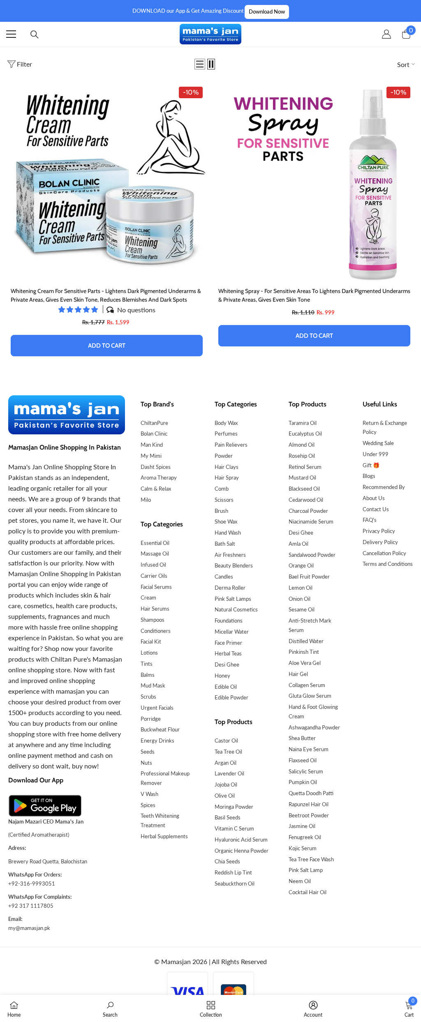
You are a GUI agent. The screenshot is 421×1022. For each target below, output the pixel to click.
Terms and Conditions (388, 564)
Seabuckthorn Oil (234, 883)
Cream (148, 597)
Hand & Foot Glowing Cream (313, 712)
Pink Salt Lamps (233, 598)
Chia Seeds (227, 861)
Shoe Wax (226, 521)
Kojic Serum (303, 848)
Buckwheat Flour (160, 729)
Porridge (151, 718)
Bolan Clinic (154, 433)
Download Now (267, 11)
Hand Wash (228, 532)
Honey (222, 675)
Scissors (224, 499)
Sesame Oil (302, 609)
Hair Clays (226, 467)
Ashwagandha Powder (314, 727)
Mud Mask (153, 685)
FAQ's (370, 520)
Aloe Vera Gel (305, 663)
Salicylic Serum (306, 771)
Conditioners (156, 631)
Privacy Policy (379, 531)
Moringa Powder (234, 806)
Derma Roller (230, 587)
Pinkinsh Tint (304, 651)
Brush (221, 511)
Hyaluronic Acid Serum (241, 839)
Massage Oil (155, 553)
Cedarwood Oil (306, 499)
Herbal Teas (228, 653)
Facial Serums (156, 587)
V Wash (149, 794)
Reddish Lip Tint (233, 872)
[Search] (34, 34)
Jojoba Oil (226, 784)
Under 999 (376, 454)
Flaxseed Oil (303, 760)
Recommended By (384, 487)
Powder (224, 455)
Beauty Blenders (234, 565)
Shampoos (152, 619)
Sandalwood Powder (312, 554)
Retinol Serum (305, 467)
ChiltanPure (154, 423)
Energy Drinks (157, 740)
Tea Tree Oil (228, 751)
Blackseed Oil (304, 488)
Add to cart (106, 345)
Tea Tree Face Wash (311, 859)
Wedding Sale (378, 443)
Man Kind (152, 444)
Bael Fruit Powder (309, 576)
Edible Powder (231, 697)
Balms (148, 674)
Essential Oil (155, 543)
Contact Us (376, 509)
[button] (199, 64)
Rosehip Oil (302, 455)
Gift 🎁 (371, 465)
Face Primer (228, 642)
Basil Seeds (228, 817)
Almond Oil (302, 444)
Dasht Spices (156, 467)
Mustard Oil (302, 477)
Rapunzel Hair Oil (308, 804)
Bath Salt (225, 543)
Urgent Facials (157, 707)
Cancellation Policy (384, 553)
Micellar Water (232, 631)
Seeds (148, 751)
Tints (147, 663)
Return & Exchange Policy (385, 428)
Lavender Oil (229, 773)
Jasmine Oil (302, 826)
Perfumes (226, 433)
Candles (224, 576)
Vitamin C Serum (234, 828)
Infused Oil (153, 564)
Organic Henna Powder (241, 850)
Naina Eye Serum (308, 749)
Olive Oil (225, 795)
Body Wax (226, 423)
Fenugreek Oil (305, 837)
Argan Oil (225, 762)
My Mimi (151, 455)
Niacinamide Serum (311, 521)
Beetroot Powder (309, 815)
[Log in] (386, 34)
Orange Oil (301, 565)
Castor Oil (226, 740)
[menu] (11, 34)
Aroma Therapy (159, 477)
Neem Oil (300, 881)
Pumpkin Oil (303, 782)
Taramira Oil (303, 423)
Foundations (229, 620)
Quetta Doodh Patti (311, 793)
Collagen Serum (307, 685)
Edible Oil (226, 686)
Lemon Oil (300, 587)
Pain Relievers (231, 444)
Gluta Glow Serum (310, 695)
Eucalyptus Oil (305, 433)
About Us (374, 498)
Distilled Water (306, 641)
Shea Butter (302, 738)
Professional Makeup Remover (165, 778)
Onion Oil (299, 598)
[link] (110, 1008)
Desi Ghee (227, 664)
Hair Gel (298, 674)
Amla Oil (298, 543)
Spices (148, 805)
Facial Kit (151, 641)
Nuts (146, 762)
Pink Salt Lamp (306, 870)
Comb (222, 488)
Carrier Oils (154, 575)
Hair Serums (155, 608)
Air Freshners (230, 554)
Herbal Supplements (164, 836)
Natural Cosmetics (236, 609)
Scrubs (148, 696)
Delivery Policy (380, 542)
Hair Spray (227, 477)
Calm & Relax (156, 488)
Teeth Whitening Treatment (160, 820)
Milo (146, 499)
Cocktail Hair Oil (307, 892)
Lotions (149, 652)
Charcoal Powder (308, 511)
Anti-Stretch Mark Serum (310, 625)
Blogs (369, 476)
